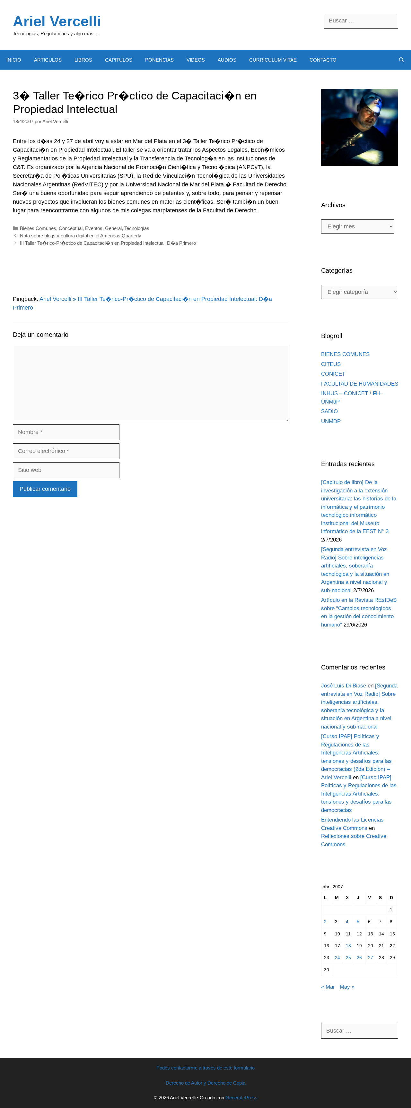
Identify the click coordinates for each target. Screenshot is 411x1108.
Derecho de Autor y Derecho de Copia (205, 1083)
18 (348, 945)
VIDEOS (196, 60)
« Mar (328, 987)
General (113, 228)
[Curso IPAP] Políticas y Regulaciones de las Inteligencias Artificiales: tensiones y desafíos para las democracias (359, 793)
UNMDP (331, 421)
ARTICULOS (48, 60)
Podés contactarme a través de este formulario (205, 1067)
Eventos (93, 228)
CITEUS (331, 364)
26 (359, 957)
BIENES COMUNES (345, 354)
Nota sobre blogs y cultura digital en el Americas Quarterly (80, 235)
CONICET (333, 374)
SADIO (329, 411)
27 (370, 957)
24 (337, 957)
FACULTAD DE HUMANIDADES (359, 384)
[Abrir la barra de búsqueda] (401, 60)
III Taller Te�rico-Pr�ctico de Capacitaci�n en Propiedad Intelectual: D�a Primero (108, 243)
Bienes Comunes (38, 228)
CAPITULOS (118, 60)
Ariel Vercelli (57, 21)
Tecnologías (136, 228)
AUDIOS (227, 60)
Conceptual (71, 228)
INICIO (13, 60)
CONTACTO (323, 60)
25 (348, 957)
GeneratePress (241, 1097)
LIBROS (83, 60)
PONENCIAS (159, 60)
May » (347, 987)
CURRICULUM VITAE (273, 60)
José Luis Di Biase (343, 686)
